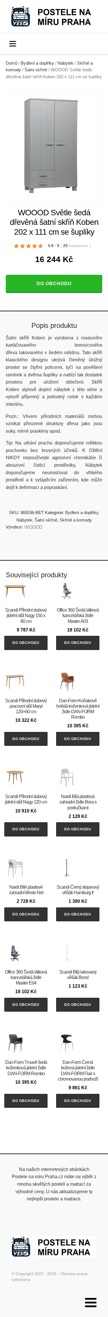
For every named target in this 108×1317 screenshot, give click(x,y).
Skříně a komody (76, 520)
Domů (11, 63)
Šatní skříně (35, 70)
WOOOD (33, 527)
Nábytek (65, 63)
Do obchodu (54, 283)
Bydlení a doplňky (37, 63)
